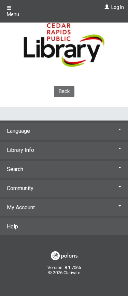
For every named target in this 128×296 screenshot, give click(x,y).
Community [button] (20, 188)
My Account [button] (21, 207)
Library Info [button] (20, 150)
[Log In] (106, 7)
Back (64, 91)
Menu (13, 14)
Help (12, 226)
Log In (117, 7)
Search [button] (15, 169)
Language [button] (18, 131)
